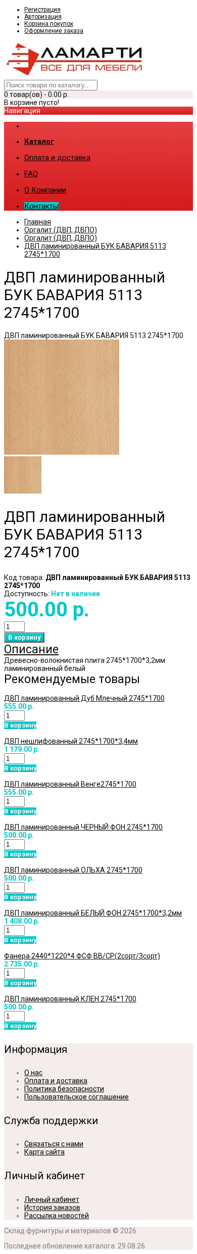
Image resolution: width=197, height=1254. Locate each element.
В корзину (20, 725)
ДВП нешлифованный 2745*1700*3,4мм (71, 741)
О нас (33, 1073)
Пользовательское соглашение (76, 1097)
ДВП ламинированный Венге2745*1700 (70, 784)
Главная (37, 222)
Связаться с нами (53, 1144)
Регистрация (42, 9)
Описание (31, 649)
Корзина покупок (48, 23)
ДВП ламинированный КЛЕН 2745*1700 (70, 999)
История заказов (52, 1207)
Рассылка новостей (56, 1216)
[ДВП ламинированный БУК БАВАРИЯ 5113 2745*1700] (61, 452)
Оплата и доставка (55, 1081)
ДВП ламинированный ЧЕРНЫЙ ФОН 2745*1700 (83, 827)
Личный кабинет (51, 1199)
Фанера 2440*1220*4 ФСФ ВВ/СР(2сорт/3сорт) (82, 956)
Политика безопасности (64, 1089)
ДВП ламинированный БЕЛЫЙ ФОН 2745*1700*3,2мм (93, 913)
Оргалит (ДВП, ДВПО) (60, 230)
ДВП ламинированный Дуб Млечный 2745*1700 (84, 698)
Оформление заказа (53, 30)
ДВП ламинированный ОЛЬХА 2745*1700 (73, 870)
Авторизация (43, 16)
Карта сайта (44, 1152)
